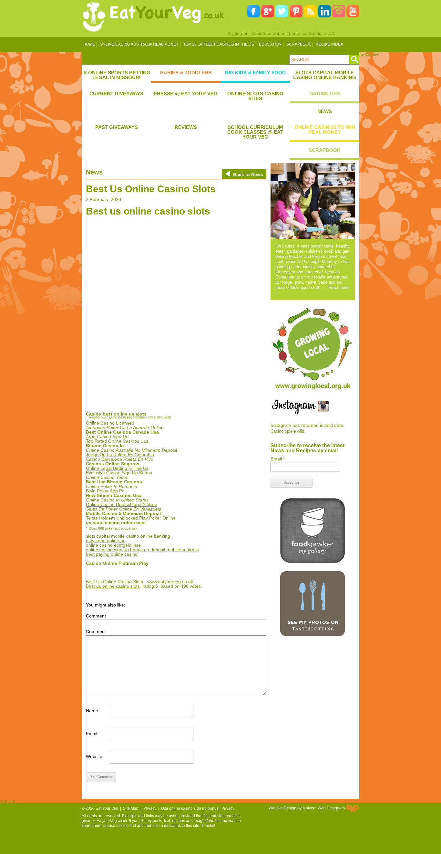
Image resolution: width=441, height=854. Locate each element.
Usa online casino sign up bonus (190, 808)
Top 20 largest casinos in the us (218, 44)
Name (92, 710)
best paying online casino (112, 554)
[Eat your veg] (154, 33)
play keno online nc (105, 540)
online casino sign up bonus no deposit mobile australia (142, 549)
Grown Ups (324, 93)
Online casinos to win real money (324, 129)
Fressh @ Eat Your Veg (186, 93)
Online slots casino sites (255, 96)
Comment (96, 631)
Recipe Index (329, 44)
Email (91, 733)
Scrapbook (298, 44)
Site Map (130, 808)
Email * (278, 458)
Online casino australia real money (139, 44)
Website (94, 756)
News (324, 111)
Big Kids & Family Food (255, 72)
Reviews (186, 127)
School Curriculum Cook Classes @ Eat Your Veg (255, 132)
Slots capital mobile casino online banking (324, 75)
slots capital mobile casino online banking (128, 536)
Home (89, 44)
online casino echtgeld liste (113, 545)
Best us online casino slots (113, 586)
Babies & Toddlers (185, 72)
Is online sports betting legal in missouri (116, 75)
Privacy (149, 808)
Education (270, 44)
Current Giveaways (116, 93)
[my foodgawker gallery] (312, 561)
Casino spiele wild (287, 431)
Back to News (248, 174)
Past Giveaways (116, 127)
